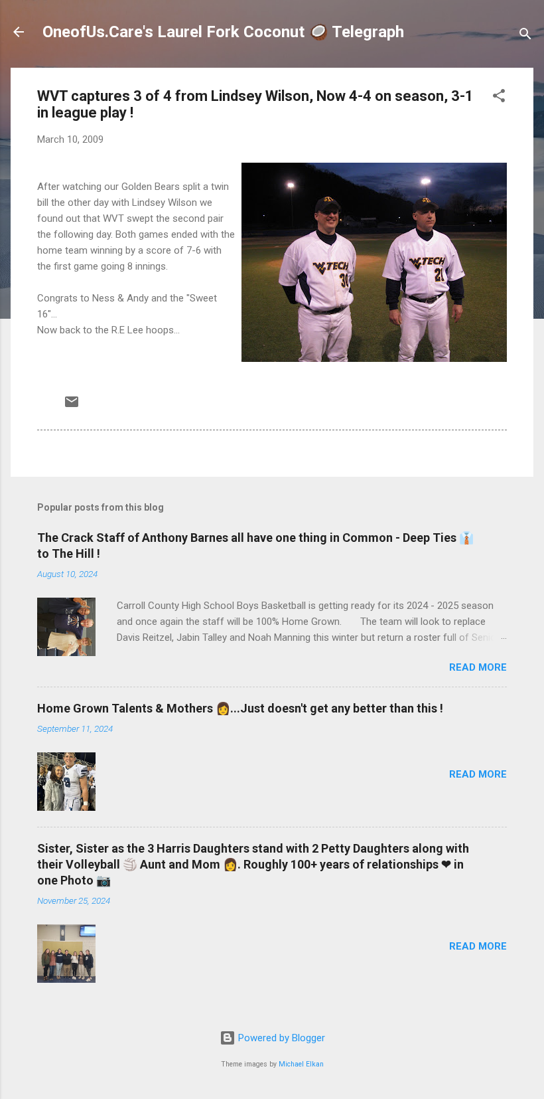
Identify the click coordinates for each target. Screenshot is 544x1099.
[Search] (525, 36)
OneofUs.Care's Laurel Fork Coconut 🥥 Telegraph (223, 32)
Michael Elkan (301, 1064)
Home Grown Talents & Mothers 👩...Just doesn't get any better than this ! (240, 708)
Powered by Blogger (280, 1038)
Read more (478, 667)
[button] (499, 98)
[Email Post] (72, 406)
